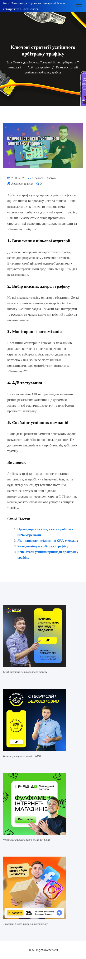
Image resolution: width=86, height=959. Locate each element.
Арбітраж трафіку (22, 183)
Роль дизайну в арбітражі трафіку (42, 546)
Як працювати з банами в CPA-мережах (47, 540)
